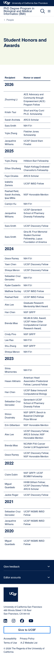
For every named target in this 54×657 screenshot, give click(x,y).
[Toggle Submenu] (27, 566)
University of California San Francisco (30, 4)
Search (40, 11)
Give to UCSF (32, 631)
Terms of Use (10, 642)
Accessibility (10, 638)
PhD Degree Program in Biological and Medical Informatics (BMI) (19, 11)
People (10, 19)
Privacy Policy (27, 638)
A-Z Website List (28, 642)
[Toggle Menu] (49, 11)
